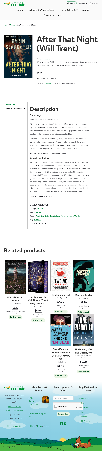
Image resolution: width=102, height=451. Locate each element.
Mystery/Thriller (73, 216)
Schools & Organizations (41, 9)
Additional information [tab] (15, 108)
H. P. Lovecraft (84, 298)
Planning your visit (14, 426)
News (39, 426)
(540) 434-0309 (14, 407)
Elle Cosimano (61, 362)
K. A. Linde (39, 306)
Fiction (63, 216)
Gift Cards (85, 407)
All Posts (32, 426)
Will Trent (37, 212)
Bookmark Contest (53, 15)
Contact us (50, 83)
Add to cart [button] (15, 317)
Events (46, 426)
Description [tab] (10, 104)
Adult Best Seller (42, 216)
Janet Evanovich (82, 356)
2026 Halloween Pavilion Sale (33, 401)
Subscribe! (63, 414)
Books (12, 25)
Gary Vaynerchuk (62, 298)
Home (6, 25)
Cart (82, 412)
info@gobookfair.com (14, 410)
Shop (20, 9)
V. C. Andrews (16, 304)
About (85, 9)
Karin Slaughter (45, 59)
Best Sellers (55, 216)
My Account (85, 421)
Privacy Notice (46, 443)
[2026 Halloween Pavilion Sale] (45, 399)
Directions (14, 423)
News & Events (68, 9)
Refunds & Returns (29, 443)
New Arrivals (85, 398)
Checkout (84, 417)
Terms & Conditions (11, 443)
